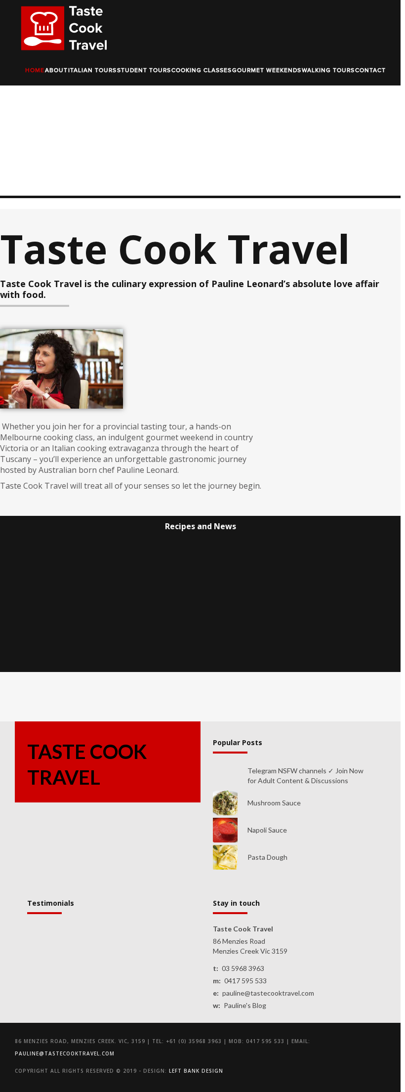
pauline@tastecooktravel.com (268, 993)
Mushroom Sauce (274, 802)
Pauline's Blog (245, 1005)
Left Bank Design (196, 1070)
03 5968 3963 (243, 968)
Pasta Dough (267, 857)
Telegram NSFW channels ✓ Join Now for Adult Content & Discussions (305, 775)
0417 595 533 (245, 980)
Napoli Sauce (267, 830)
